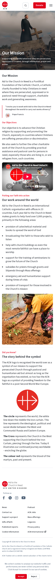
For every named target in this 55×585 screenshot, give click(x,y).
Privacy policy (34, 527)
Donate (39, 5)
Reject (34, 576)
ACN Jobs (32, 512)
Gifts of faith (7, 522)
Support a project (10, 517)
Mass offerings (34, 517)
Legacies (32, 522)
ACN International (35, 531)
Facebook (3, 498)
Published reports (10, 527)
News (4, 507)
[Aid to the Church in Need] (5, 5)
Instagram (16, 498)
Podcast (31, 507)
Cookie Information (10, 531)
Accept (21, 576)
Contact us (7, 512)
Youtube (23, 498)
